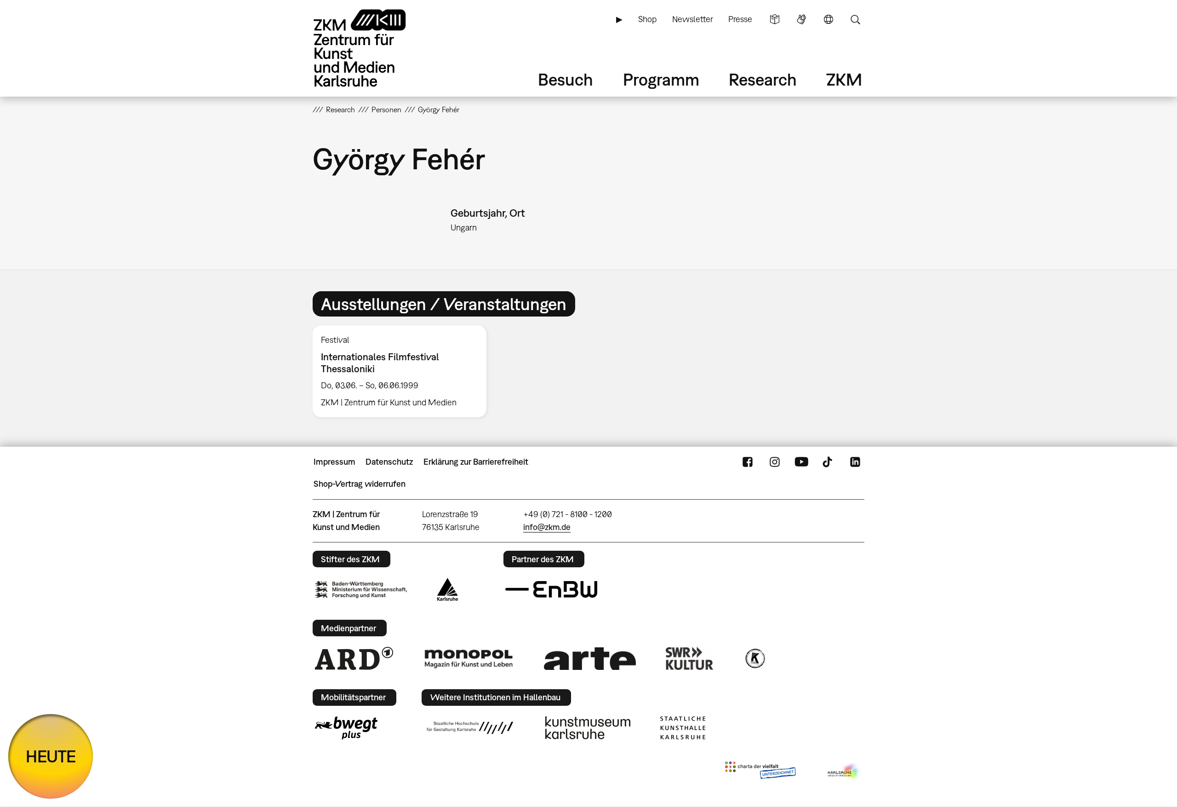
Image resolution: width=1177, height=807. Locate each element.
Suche (855, 19)
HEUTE (51, 756)
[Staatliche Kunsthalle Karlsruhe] (682, 727)
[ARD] (354, 658)
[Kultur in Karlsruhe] (754, 658)
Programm (661, 79)
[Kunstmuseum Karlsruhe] (587, 727)
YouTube (801, 462)
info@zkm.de (547, 527)
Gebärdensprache (801, 19)
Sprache (828, 19)
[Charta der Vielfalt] (760, 772)
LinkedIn (855, 462)
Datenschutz (389, 462)
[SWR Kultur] (690, 658)
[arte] (590, 658)
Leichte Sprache (775, 19)
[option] (404, 371)
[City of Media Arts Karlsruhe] (844, 772)
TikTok (828, 462)
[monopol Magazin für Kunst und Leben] (468, 658)
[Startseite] (372, 48)
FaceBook (747, 462)
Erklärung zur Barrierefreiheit (475, 462)
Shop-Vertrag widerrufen (360, 484)
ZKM (844, 79)
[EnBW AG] (551, 589)
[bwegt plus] (346, 727)
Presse (740, 19)
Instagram (775, 462)
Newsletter (692, 19)
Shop (647, 19)
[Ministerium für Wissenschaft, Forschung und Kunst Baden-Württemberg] (361, 589)
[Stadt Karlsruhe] (447, 589)
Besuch (565, 79)
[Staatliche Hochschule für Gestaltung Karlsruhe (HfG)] (470, 728)
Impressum (334, 462)
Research (763, 79)
